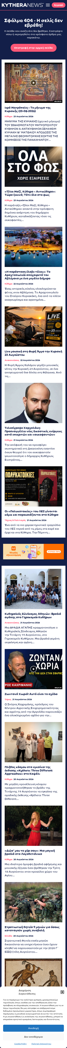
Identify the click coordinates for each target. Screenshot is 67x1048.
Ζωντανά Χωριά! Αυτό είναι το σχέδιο (31, 694)
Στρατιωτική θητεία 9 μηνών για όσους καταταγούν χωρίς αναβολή (32, 928)
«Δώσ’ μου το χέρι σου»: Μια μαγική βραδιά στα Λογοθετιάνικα (30, 852)
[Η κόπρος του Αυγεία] (33, 979)
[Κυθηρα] (23, 5)
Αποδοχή (33, 1028)
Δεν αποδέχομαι (33, 1036)
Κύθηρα (8, 116)
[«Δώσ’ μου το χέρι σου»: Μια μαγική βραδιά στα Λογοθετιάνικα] (33, 826)
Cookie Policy (20, 1044)
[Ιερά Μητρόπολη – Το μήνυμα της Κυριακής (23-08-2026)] (33, 83)
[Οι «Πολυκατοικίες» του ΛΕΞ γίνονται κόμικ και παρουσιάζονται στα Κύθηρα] (33, 486)
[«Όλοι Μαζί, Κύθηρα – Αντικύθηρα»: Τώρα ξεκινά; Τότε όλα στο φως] (33, 167)
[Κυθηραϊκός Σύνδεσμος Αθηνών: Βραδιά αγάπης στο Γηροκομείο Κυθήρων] (33, 589)
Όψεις (8, 699)
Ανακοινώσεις (12, 360)
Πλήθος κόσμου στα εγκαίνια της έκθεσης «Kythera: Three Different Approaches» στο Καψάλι (29, 770)
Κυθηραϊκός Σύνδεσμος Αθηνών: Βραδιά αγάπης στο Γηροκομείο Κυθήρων (33, 615)
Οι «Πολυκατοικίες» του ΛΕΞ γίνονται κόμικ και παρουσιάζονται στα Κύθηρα (31, 513)
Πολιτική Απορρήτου (41, 1044)
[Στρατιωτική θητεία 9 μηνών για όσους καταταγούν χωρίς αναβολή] (33, 902)
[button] (62, 992)
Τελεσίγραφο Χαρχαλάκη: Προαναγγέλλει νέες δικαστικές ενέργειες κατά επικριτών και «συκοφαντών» (33, 431)
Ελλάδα (8, 936)
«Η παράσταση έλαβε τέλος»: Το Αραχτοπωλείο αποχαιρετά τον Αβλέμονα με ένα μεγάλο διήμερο (27, 275)
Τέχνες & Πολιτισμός (15, 520)
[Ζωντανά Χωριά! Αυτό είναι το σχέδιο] (33, 669)
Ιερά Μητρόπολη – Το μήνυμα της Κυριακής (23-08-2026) (28, 109)
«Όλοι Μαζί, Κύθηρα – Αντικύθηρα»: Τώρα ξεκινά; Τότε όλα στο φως (30, 193)
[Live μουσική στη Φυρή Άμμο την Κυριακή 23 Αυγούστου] (33, 326)
